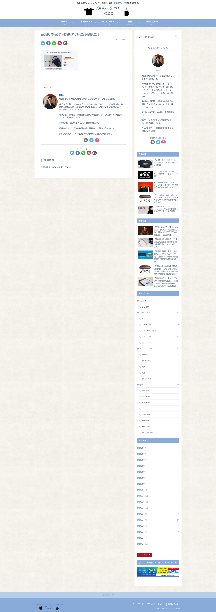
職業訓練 (160, 421)
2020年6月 (158, 532)
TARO (61, 95)
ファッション (158, 313)
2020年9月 (158, 514)
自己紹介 (160, 307)
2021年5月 (158, 466)
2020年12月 (158, 496)
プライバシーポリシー (156, 604)
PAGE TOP (109, 595)
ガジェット (160, 397)
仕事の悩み (160, 415)
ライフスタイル (158, 349)
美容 (160, 373)
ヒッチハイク (160, 403)
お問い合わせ (173, 604)
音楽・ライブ (160, 427)
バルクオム (161, 379)
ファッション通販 (160, 331)
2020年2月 (158, 538)
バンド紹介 (161, 433)
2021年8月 (158, 454)
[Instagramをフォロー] (97, 140)
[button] (176, 36)
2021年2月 (158, 484)
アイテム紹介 (160, 325)
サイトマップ (138, 604)
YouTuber (160, 391)
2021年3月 (158, 478)
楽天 (160, 367)
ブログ (160, 409)
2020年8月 (158, 520)
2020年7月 (158, 526)
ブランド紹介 (160, 337)
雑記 (158, 385)
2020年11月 (158, 502)
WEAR (160, 319)
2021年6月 (158, 460)
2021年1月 (158, 490)
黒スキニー (160, 343)
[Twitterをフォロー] (91, 140)
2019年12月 (158, 544)
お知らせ (158, 301)
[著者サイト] (86, 140)
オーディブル (161, 361)
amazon (160, 355)
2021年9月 (158, 448)
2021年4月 (158, 472)
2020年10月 (158, 508)
